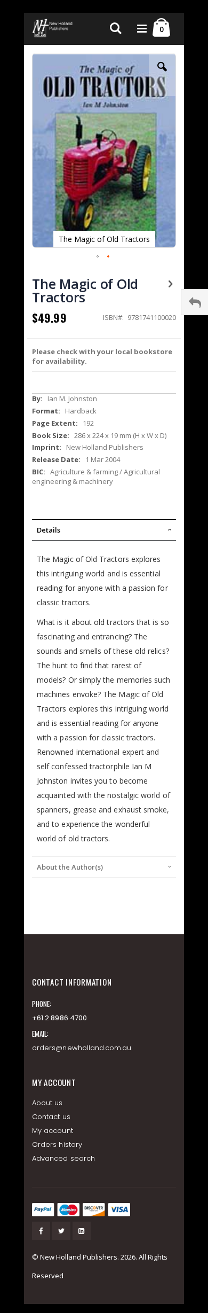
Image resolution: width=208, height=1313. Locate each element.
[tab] (104, 530)
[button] (162, 74)
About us (47, 1103)
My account (52, 1131)
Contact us (51, 1117)
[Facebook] (41, 1231)
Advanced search (63, 1158)
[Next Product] (170, 283)
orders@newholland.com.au (82, 1048)
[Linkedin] (82, 1231)
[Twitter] (61, 1231)
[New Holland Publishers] (53, 29)
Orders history (57, 1144)
